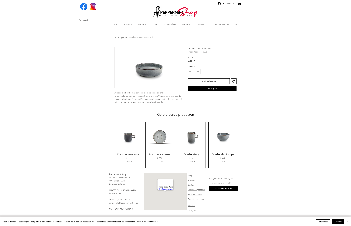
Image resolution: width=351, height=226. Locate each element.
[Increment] (198, 71)
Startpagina (120, 37)
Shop (190, 175)
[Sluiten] (347, 221)
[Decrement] (190, 71)
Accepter (338, 221)
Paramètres (323, 221)
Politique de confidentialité (147, 221)
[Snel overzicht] (128, 136)
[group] (175, 145)
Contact (191, 185)
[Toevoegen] (234, 81)
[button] (239, 3)
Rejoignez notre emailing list (221, 178)
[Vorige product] (110, 145)
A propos (191, 180)
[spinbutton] (194, 71)
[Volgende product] (241, 145)
